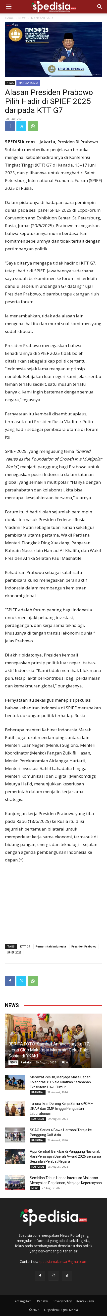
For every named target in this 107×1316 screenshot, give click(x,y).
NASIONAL (37, 1119)
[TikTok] (67, 1276)
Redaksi (26, 1062)
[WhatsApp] (33, 126)
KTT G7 (25, 946)
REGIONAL (37, 1092)
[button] (8, 6)
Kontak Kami (85, 1301)
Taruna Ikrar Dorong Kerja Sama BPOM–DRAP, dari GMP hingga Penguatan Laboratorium (61, 1109)
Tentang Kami (22, 1301)
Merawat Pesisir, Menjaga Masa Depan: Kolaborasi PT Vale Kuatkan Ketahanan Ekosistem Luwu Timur (60, 1082)
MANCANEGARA (42, 18)
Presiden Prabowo (84, 946)
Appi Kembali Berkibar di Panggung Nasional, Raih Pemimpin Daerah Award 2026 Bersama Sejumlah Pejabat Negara (65, 1156)
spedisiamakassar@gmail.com (63, 1261)
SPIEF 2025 (14, 952)
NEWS (22, 18)
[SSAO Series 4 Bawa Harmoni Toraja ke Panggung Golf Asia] (15, 1135)
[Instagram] (53, 1276)
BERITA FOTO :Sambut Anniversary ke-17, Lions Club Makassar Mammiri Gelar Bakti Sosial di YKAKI (49, 1049)
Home (9, 18)
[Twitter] (21, 126)
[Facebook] (10, 126)
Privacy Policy (62, 1301)
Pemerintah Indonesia (51, 946)
